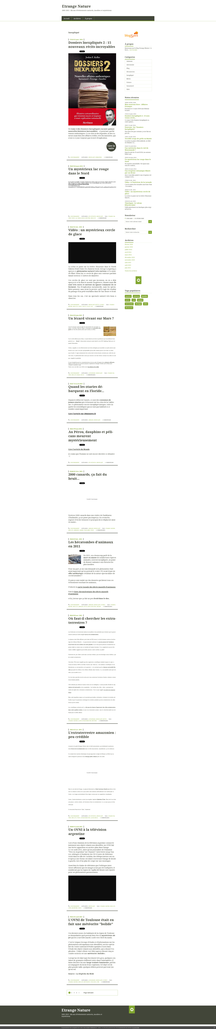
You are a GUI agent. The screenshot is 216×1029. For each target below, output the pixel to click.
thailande (87, 530)
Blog (128, 68)
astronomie (129, 304)
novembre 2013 (130, 260)
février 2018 (129, 244)
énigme (99, 606)
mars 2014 (128, 255)
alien (80, 720)
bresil (96, 817)
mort (89, 606)
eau (92, 306)
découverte (129, 308)
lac (76, 218)
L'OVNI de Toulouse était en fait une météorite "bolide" (91, 922)
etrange (110, 216)
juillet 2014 (128, 249)
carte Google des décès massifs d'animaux (97, 587)
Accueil (66, 18)
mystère (87, 218)
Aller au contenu (6, 1)
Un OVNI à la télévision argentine (87, 831)
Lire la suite (111, 147)
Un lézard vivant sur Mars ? (91, 318)
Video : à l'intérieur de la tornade (138, 182)
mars (78, 375)
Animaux (91, 420)
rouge (83, 218)
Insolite (144, 296)
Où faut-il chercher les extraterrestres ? (92, 620)
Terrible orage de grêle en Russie (138, 139)
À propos (88, 18)
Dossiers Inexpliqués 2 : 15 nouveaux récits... (137, 117)
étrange (138, 304)
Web (128, 89)
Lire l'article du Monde (79, 449)
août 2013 (128, 262)
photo (82, 375)
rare (133, 300)
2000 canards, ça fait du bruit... (87, 476)
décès (85, 606)
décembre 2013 (130, 257)
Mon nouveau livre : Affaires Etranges (136, 105)
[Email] (138, 280)
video (92, 530)
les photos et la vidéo (93, 367)
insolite (93, 218)
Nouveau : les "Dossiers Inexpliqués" (134, 128)
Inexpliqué (92, 157)
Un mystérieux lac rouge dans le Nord (88, 171)
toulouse (93, 982)
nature (113, 528)
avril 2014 (128, 252)
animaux (76, 530)
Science (102, 304)
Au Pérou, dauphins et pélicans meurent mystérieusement (90, 436)
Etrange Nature (76, 6)
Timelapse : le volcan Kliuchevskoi (133, 204)
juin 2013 (128, 268)
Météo (97, 304)
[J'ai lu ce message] (214, 1027)
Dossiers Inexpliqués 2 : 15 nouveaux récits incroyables (91, 44)
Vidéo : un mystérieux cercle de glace (91, 232)
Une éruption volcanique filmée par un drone (137, 172)
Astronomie (92, 373)
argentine (74, 908)
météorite (87, 982)
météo (128, 300)
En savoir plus (135, 1027)
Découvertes (92, 216)
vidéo (73, 218)
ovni (69, 908)
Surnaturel (98, 157)
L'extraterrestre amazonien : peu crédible (92, 734)
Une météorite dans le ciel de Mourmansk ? (136, 149)
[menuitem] (67, 18)
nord (79, 218)
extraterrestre (86, 720)
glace (88, 306)
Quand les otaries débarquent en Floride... (86, 388)
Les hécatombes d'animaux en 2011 (90, 544)
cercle (84, 306)
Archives (77, 18)
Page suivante (88, 993)
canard (81, 530)
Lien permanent (74, 157)
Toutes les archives (131, 271)
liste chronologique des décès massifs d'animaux (88, 592)
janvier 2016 (129, 247)
